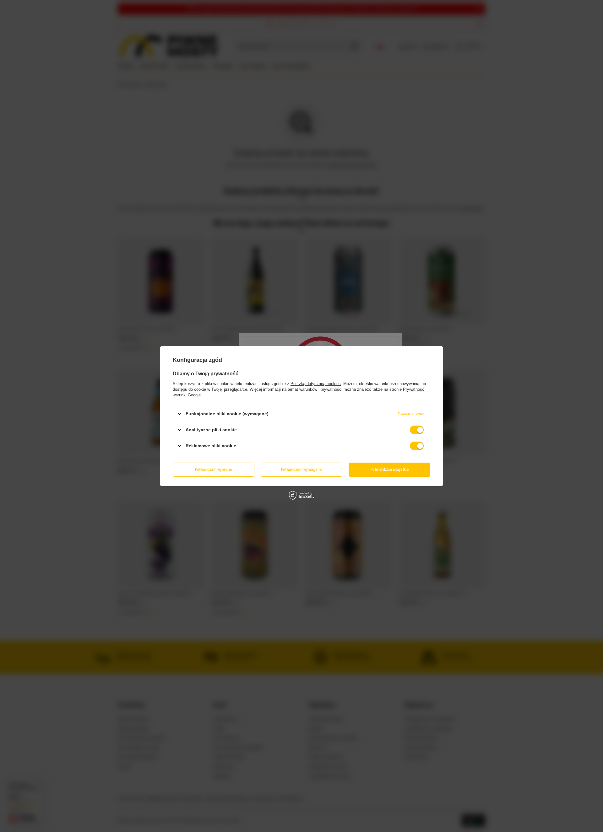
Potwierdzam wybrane (213, 469)
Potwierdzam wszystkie (390, 469)
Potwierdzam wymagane (301, 469)
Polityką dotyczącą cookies (316, 383)
